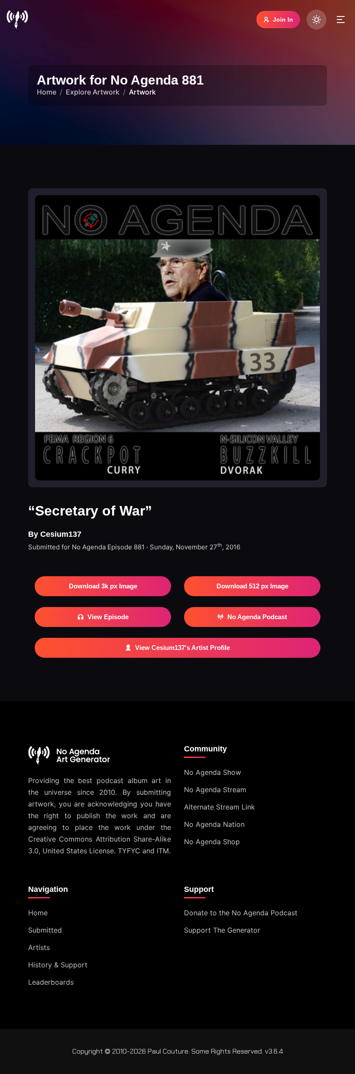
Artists (39, 947)
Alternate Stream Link (219, 807)
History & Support (57, 964)
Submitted (45, 930)
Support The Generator (222, 930)
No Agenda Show (212, 772)
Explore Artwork (92, 92)
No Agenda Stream (215, 789)
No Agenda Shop (212, 841)
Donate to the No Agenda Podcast (240, 912)
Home (46, 92)
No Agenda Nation (214, 824)
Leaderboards (51, 982)
